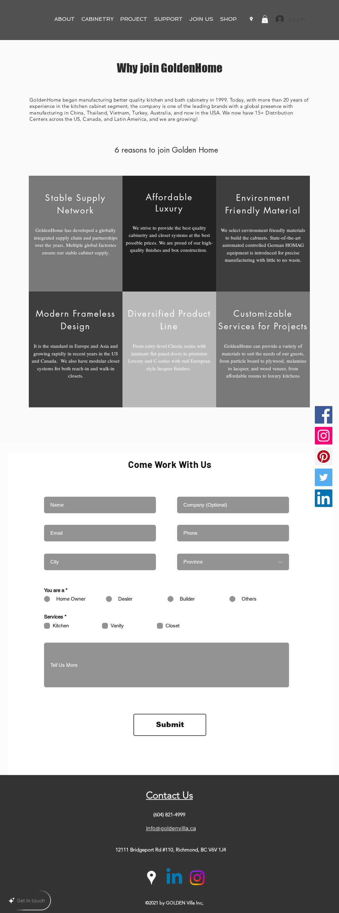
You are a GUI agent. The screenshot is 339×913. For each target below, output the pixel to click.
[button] (64, 19)
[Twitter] (323, 477)
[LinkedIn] (323, 498)
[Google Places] (251, 19)
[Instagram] (323, 435)
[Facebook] (323, 415)
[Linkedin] (174, 878)
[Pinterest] (323, 456)
